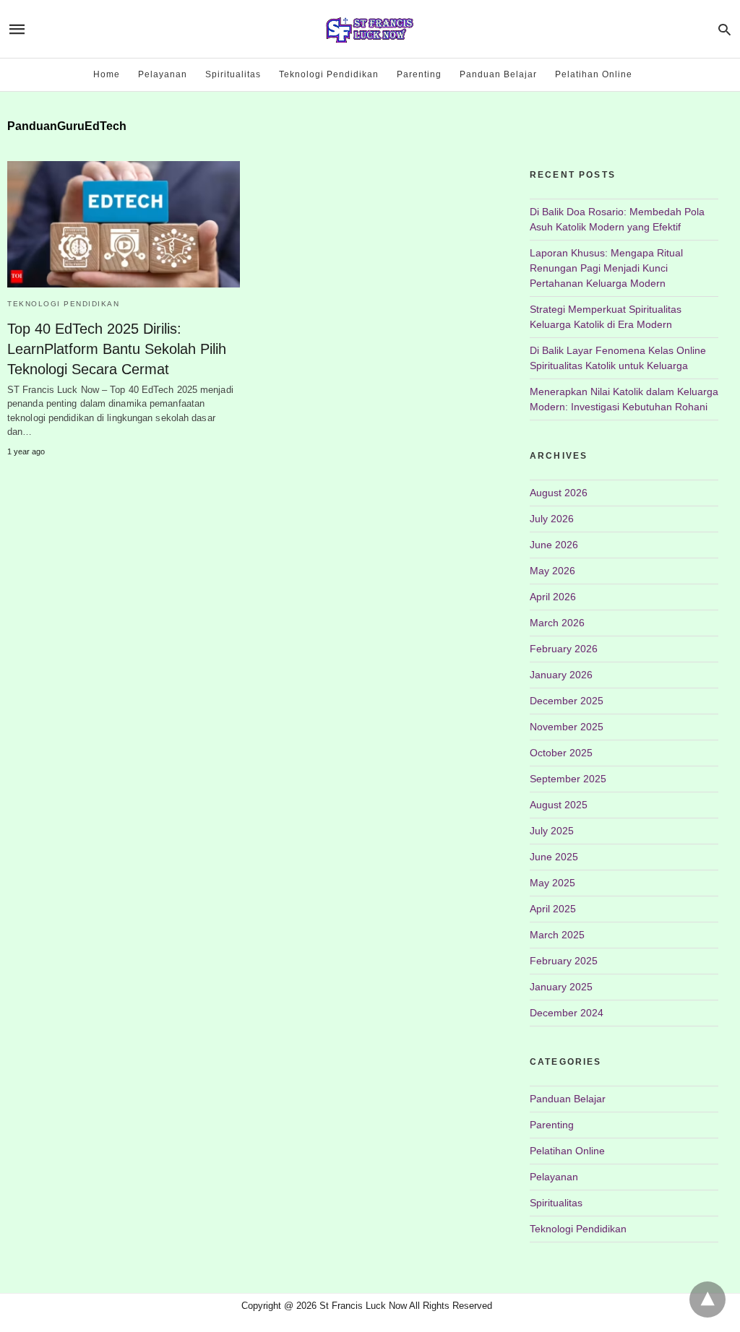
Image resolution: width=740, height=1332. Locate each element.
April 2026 (553, 596)
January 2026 (561, 674)
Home (106, 74)
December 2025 (566, 700)
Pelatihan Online (593, 74)
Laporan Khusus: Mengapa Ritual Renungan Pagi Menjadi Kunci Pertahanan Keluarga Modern (606, 268)
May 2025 (552, 882)
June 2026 (554, 544)
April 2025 (553, 908)
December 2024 (566, 1013)
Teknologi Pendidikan (329, 74)
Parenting (419, 74)
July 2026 (552, 518)
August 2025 (559, 804)
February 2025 (564, 960)
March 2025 (557, 934)
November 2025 (566, 726)
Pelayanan (162, 74)
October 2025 (561, 752)
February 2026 (564, 648)
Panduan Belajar (498, 74)
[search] (724, 29)
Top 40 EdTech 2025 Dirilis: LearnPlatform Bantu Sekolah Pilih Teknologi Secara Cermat (116, 349)
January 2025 (561, 986)
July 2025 (552, 830)
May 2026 (552, 570)
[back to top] (707, 1299)
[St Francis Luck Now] (369, 29)
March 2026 (557, 622)
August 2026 (559, 492)
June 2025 (554, 856)
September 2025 (568, 778)
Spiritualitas (233, 74)
